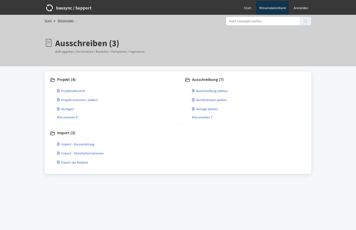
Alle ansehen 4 (67, 117)
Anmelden (301, 8)
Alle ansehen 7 (202, 117)
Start (248, 8)
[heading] (113, 79)
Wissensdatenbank (272, 8)
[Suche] (306, 21)
